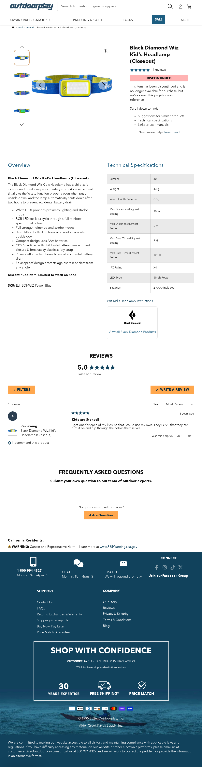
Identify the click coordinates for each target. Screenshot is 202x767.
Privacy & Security (115, 614)
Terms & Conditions (117, 620)
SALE (159, 19)
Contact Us (45, 602)
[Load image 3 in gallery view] (22, 93)
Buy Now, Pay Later (51, 626)
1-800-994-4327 (29, 570)
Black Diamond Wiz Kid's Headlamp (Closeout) (38, 433)
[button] (189, 6)
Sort (156, 404)
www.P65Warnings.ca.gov (118, 547)
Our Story (110, 602)
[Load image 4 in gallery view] (22, 111)
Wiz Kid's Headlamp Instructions (130, 301)
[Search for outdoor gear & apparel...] (170, 6)
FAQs (41, 608)
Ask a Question (103, 516)
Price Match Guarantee (53, 632)
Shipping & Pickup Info (53, 620)
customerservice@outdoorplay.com (33, 751)
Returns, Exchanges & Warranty (59, 614)
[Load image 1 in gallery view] (21, 57)
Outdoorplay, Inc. (111, 718)
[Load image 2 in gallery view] (22, 75)
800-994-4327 (86, 751)
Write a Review (176, 390)
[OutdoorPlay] (13, 27)
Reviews (109, 608)
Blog (106, 626)
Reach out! (172, 132)
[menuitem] (33, 22)
